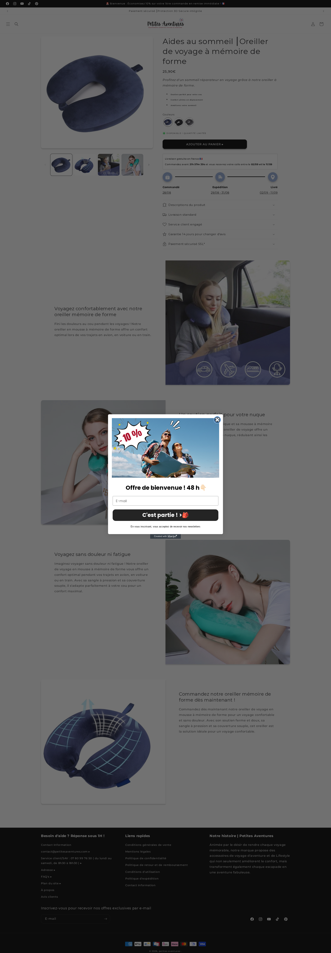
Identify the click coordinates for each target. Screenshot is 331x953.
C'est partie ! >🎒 (165, 515)
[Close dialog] (217, 420)
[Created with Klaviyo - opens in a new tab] (165, 536)
